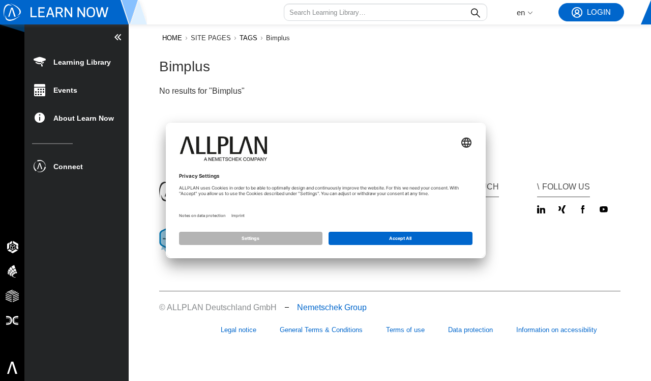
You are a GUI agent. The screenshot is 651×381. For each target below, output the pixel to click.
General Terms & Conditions (321, 330)
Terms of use (405, 330)
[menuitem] (76, 61)
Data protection (470, 330)
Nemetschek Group (332, 307)
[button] (385, 12)
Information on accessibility (556, 330)
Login (599, 12)
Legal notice (238, 330)
